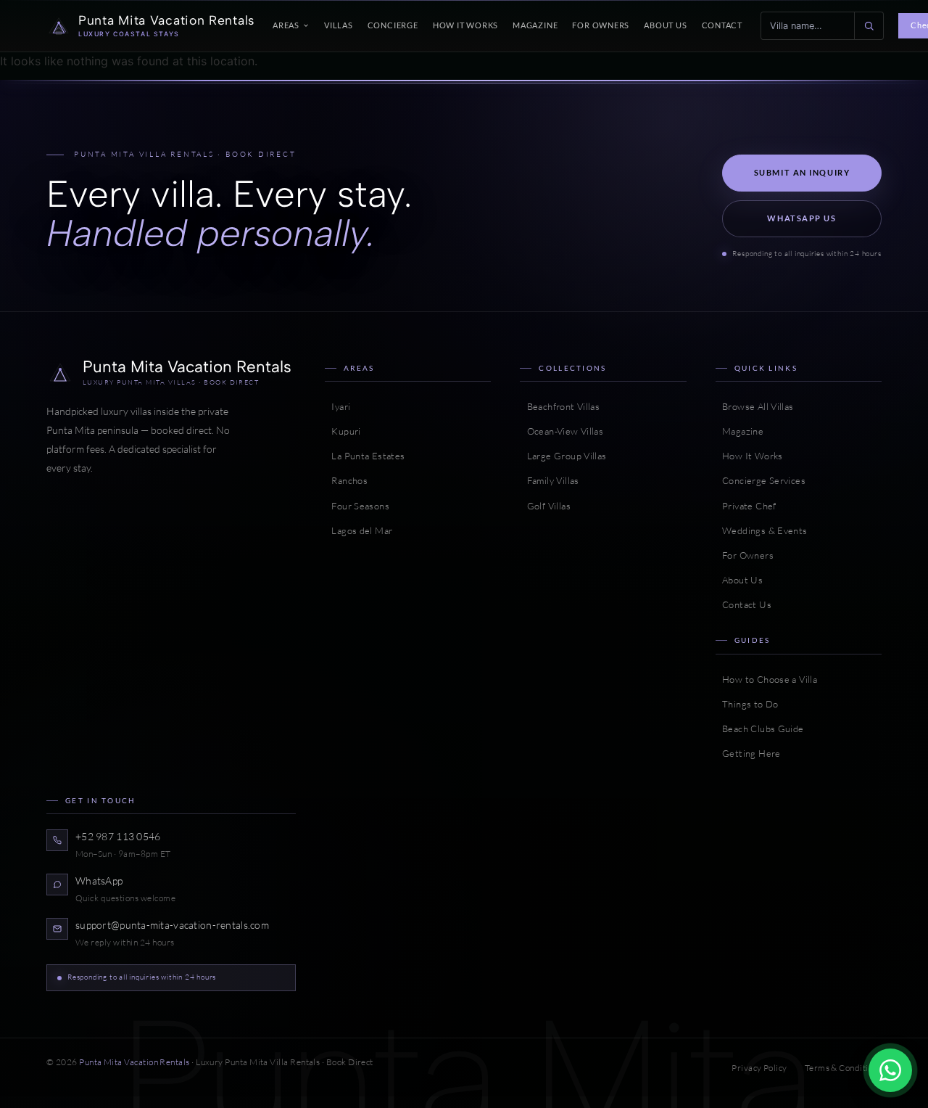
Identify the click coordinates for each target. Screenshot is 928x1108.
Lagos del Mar (358, 530)
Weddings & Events (762, 530)
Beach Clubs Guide (760, 728)
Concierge (393, 25)
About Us (665, 25)
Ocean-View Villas (561, 431)
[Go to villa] (868, 25)
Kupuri (343, 431)
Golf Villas (545, 506)
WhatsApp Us (801, 218)
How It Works (465, 25)
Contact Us (743, 604)
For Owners (600, 25)
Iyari (337, 406)
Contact (722, 25)
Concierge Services (760, 480)
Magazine (535, 25)
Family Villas (549, 480)
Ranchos (346, 480)
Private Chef (746, 506)
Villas (338, 25)
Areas (286, 25)
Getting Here (748, 753)
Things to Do (747, 704)
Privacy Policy (759, 1067)
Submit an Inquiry (802, 172)
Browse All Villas (755, 406)
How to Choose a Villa (766, 679)
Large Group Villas (563, 455)
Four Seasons (357, 506)
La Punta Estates (365, 455)
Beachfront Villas (560, 406)
